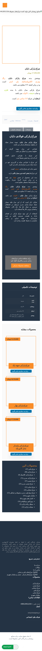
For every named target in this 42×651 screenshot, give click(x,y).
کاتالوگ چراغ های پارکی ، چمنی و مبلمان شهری (22, 574)
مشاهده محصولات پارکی (21, 265)
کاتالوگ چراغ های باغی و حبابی (28, 572)
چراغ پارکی (22, 164)
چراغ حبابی (36, 593)
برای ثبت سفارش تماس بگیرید (28, 108)
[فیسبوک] (22, 623)
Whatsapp (7, 647)
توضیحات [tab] (28, 129)
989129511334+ (26, 604)
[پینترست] (19, 623)
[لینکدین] (20, 623)
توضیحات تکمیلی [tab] (16, 129)
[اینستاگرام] (21, 623)
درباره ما (37, 565)
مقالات (37, 567)
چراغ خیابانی (36, 588)
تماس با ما (36, 570)
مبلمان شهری (35, 595)
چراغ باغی (36, 590)
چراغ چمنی (36, 586)
